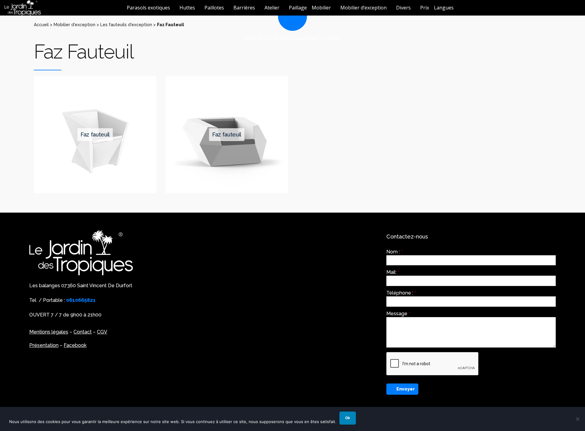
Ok (347, 418)
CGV (102, 332)
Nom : (394, 251)
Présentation (43, 345)
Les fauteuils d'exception (126, 24)
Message (398, 313)
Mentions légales (48, 332)
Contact (82, 332)
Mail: (392, 272)
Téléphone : (401, 293)
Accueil (41, 24)
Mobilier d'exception (74, 24)
